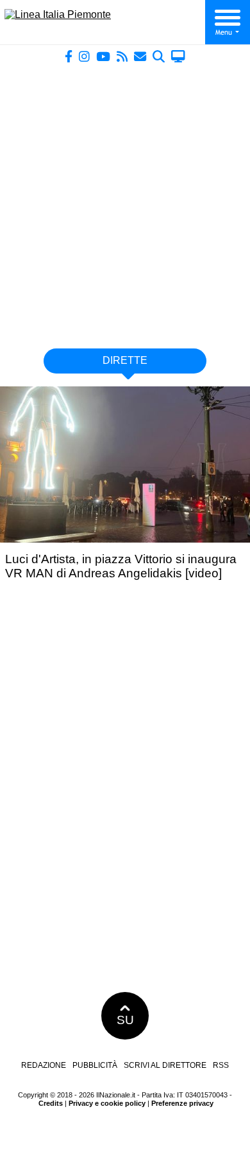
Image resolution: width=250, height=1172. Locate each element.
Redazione (43, 1065)
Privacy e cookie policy (107, 1103)
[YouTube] (103, 56)
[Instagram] (84, 56)
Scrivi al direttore (165, 1065)
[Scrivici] (140, 56)
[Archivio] (159, 56)
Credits (50, 1103)
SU (125, 1020)
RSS (221, 1065)
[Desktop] (178, 56)
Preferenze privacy (182, 1103)
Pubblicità (94, 1065)
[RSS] (122, 56)
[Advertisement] (125, 200)
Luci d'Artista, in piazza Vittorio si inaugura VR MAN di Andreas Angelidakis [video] (121, 566)
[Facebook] (68, 56)
